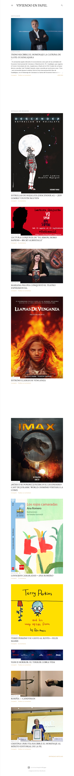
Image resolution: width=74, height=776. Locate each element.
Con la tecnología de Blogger (38, 767)
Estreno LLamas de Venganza (28, 380)
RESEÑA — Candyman (23, 698)
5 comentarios (22, 201)
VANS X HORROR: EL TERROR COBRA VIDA (33, 662)
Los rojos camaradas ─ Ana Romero (32, 575)
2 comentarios (22, 578)
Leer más (60, 75)
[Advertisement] (37, 93)
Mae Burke (42, 771)
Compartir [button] (14, 75)
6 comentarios (22, 643)
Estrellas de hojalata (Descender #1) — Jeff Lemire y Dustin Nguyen (36, 197)
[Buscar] (62, 5)
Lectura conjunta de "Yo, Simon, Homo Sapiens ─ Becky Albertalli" (34, 239)
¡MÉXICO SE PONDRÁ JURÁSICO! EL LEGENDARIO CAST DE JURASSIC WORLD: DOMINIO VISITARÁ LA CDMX (37, 487)
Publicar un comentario (24, 75)
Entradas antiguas (56, 756)
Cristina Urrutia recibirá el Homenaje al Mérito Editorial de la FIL (36, 745)
